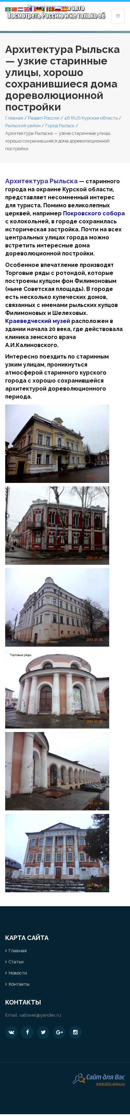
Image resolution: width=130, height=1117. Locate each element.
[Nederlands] (21, 8)
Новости (18, 973)
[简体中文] (14, 8)
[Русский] (58, 8)
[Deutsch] (39, 8)
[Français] (33, 8)
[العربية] (8, 8)
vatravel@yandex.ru (40, 1015)
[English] (27, 8)
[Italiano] (46, 8)
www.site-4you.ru (110, 1082)
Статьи (16, 961)
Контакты (19, 984)
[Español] (64, 8)
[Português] (52, 8)
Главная (14, 118)
